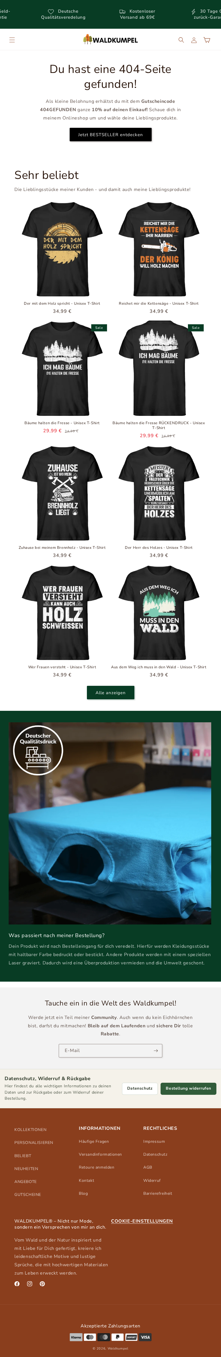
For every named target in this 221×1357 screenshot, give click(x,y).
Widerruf (152, 1180)
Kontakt (86, 1180)
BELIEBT (22, 1156)
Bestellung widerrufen (188, 1088)
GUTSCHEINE (27, 1194)
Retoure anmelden (97, 1167)
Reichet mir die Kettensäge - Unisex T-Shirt (159, 303)
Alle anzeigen (111, 693)
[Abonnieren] (155, 1050)
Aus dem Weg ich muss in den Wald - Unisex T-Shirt (158, 667)
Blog (83, 1193)
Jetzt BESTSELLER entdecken (110, 135)
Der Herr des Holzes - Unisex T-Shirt (159, 547)
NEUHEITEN (26, 1168)
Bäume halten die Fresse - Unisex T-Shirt (62, 423)
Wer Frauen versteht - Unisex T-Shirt (62, 667)
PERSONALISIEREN (33, 1142)
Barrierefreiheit (157, 1193)
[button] (12, 40)
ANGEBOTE (25, 1181)
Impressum (154, 1141)
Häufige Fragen (94, 1141)
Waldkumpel (118, 1348)
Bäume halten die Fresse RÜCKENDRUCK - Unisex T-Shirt (159, 426)
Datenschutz (140, 1088)
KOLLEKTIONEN (30, 1129)
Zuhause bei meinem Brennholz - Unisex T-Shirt (62, 547)
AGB (147, 1167)
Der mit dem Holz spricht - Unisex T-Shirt (62, 303)
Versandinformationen (100, 1154)
